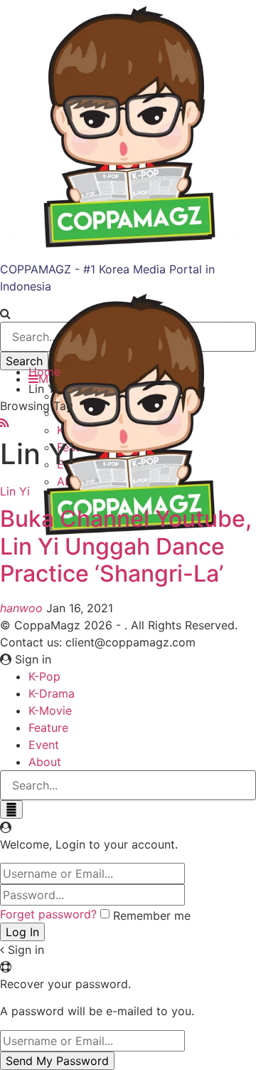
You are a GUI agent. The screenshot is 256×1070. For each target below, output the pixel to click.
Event (43, 745)
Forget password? (48, 914)
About (44, 762)
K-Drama (51, 693)
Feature (48, 727)
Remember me (152, 915)
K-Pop (44, 676)
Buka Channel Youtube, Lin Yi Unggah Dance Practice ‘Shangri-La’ (126, 546)
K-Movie (50, 710)
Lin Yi (15, 491)
